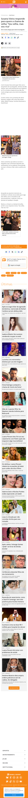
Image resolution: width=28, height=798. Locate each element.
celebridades (13, 272)
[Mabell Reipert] (14, 6)
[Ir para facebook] (10, 777)
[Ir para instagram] (14, 777)
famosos (8, 272)
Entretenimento (9, 755)
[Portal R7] (14, 1)
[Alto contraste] (2, 43)
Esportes (6, 750)
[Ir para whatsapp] (17, 781)
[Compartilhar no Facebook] (5, 37)
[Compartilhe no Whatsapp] (12, 37)
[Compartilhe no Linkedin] (8, 37)
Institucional (8, 767)
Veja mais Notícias (14, 688)
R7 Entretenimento (4, 15)
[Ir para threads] (20, 777)
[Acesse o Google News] (15, 37)
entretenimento (10, 275)
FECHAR (14, 795)
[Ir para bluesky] (7, 777)
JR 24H (5, 759)
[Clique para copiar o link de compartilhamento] (18, 37)
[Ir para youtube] (20, 781)
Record (5, 763)
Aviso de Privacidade (15, 791)
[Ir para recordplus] (7, 781)
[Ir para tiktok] (10, 781)
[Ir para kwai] (17, 777)
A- (9, 43)
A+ (6, 43)
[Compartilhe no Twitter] (2, 37)
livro (19, 272)
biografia (3, 275)
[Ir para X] (14, 781)
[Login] (26, 1)
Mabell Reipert (12, 15)
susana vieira (23, 272)
